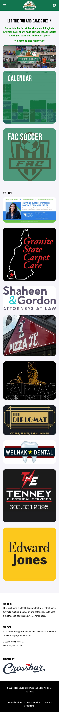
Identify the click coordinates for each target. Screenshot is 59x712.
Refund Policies (15, 702)
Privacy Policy (33, 702)
